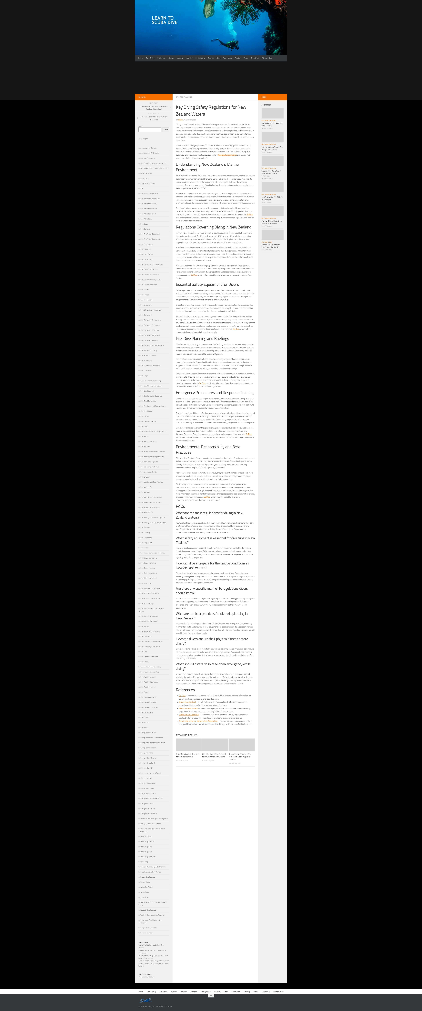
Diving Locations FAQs (148, 793)
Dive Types (144, 717)
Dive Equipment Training (148, 350)
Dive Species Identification (149, 621)
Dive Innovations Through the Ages (152, 457)
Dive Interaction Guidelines (149, 467)
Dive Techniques (146, 637)
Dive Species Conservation (149, 616)
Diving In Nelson (146, 778)
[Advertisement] (211, 77)
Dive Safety (144, 548)
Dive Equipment (145, 315)
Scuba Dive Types (146, 887)
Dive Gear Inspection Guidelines (151, 396)
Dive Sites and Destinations (149, 593)
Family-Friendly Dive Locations (150, 824)
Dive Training (144, 662)
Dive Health (144, 426)
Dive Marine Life (146, 487)
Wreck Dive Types (146, 933)
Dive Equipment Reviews (149, 340)
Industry (180, 58)
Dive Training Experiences (149, 682)
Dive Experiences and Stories (150, 366)
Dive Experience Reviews (149, 356)
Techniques (227, 58)
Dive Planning (145, 533)
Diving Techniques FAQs (148, 814)
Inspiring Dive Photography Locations (153, 867)
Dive (142, 189)
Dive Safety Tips (145, 583)
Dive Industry (145, 447)
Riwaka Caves (145, 882)
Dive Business (145, 229)
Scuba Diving (144, 892)
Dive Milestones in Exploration (150, 502)
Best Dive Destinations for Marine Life (153, 163)
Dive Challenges (145, 249)
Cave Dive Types (146, 173)
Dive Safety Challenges (148, 563)
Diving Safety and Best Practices (151, 798)
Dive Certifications (146, 244)
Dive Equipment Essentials (149, 330)
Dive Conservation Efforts (149, 270)
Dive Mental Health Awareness (151, 497)
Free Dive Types (146, 837)
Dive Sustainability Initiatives (150, 631)
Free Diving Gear (146, 852)
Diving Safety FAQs (147, 804)
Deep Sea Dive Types (147, 183)
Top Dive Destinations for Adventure (152, 915)
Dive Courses (144, 290)
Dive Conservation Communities (151, 264)
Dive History (144, 437)
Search (140, 126)
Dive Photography (146, 512)
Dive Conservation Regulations (150, 280)
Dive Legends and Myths (148, 472)
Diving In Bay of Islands (148, 758)
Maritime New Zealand (188, 708)
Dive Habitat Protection (148, 421)
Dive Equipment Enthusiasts (150, 325)
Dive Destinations (146, 300)
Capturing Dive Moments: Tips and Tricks (154, 168)
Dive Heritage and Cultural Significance (153, 431)
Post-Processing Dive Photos (150, 872)
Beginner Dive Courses (148, 158)
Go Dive (250, 214)
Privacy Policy (267, 58)
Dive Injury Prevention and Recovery (152, 452)
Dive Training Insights (147, 687)
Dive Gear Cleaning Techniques (150, 386)
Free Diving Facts (146, 847)
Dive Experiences (146, 361)
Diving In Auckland (146, 753)
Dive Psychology (146, 538)
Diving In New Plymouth (148, 783)
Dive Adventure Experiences (150, 199)
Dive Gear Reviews (146, 411)
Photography (200, 58)
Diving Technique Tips (147, 809)
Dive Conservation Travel (148, 285)
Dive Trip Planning (184, 97)
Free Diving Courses (147, 842)
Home (140, 58)
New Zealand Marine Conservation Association (198, 721)
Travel (246, 58)
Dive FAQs (144, 376)
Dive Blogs (144, 224)
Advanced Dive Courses (148, 148)
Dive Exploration (146, 371)
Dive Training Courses (147, 677)
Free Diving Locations (147, 857)
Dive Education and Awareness (150, 310)
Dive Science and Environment (150, 588)
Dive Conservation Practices (149, 275)
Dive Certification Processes (149, 234)
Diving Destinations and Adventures (152, 743)
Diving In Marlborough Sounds (150, 773)
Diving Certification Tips (148, 733)
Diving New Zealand (187, 702)
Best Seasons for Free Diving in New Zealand (153, 961)
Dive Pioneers (145, 528)
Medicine (189, 58)
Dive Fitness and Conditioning (150, 381)
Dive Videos (144, 723)
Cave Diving (150, 58)
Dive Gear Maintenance (148, 401)
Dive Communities (146, 254)
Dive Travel (144, 692)
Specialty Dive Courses (148, 910)
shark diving (144, 897)
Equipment (161, 58)
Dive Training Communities (149, 672)
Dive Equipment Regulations (150, 335)
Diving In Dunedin (146, 768)
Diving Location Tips (147, 788)
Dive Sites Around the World (150, 598)
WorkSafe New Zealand (188, 715)
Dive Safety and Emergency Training (152, 553)
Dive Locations (145, 477)
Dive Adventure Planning (148, 204)
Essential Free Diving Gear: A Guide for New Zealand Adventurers (271, 173)
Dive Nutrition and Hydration (150, 507)
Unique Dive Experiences (148, 928)
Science (211, 58)
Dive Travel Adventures (148, 697)
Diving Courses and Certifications (151, 738)
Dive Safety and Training (148, 558)
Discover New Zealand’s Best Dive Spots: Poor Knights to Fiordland (240, 757)
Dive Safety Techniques (148, 578)
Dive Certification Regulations (150, 239)
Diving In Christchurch (147, 763)
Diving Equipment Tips (148, 748)
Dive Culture (144, 295)
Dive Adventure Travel (148, 214)
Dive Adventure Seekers (148, 209)
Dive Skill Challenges (147, 604)
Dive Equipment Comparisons (150, 320)
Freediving (255, 58)
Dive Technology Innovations (150, 647)
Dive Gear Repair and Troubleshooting (153, 406)
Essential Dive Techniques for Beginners (154, 819)
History (171, 58)
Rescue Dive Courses (147, 877)
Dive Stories (144, 626)
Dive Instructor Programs (149, 462)
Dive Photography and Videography (152, 517)
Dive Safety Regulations (148, 573)
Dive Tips (143, 652)
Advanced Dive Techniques (149, 153)
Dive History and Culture (148, 442)
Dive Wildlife (144, 728)
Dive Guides (144, 416)
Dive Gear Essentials (147, 391)
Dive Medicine (145, 492)
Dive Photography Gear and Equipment (153, 523)
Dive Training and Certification (150, 667)
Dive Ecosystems (146, 305)
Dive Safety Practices (147, 568)
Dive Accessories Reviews (149, 194)
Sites (218, 58)
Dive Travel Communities (149, 707)
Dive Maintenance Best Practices (151, 482)
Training (238, 58)
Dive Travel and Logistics (148, 702)
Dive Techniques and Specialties (151, 642)
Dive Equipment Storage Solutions (152, 345)
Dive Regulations (146, 543)
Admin (180, 120)
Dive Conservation (146, 259)
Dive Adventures (146, 219)
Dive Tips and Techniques (149, 657)
